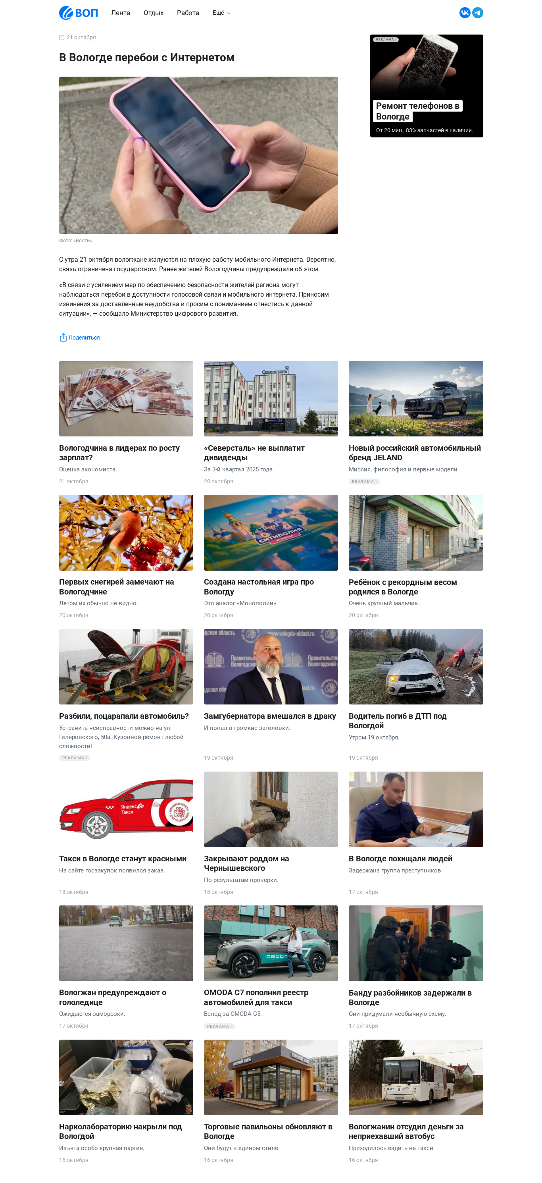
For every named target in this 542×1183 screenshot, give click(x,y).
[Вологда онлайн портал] (78, 13)
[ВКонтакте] (465, 12)
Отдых (153, 13)
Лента (120, 13)
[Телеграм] (477, 12)
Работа (188, 13)
